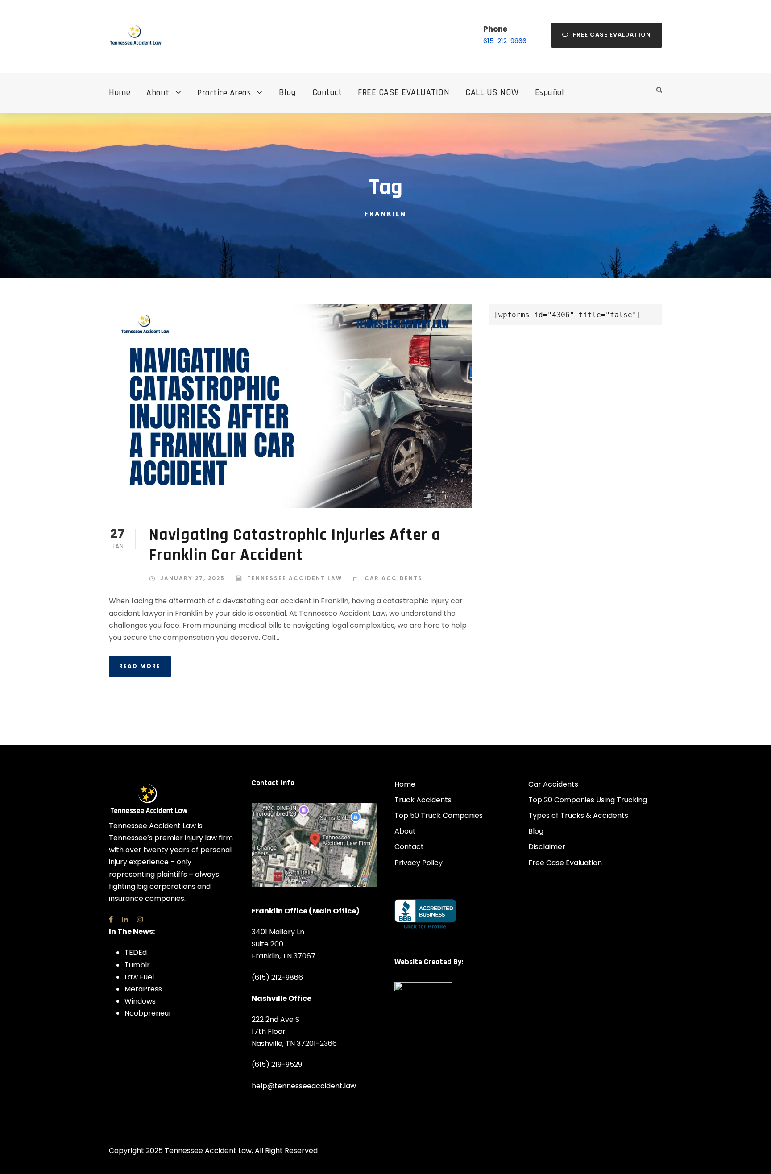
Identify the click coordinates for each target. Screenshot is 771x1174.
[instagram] (140, 919)
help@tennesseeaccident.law (304, 1086)
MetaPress (143, 989)
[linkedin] (125, 919)
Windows (140, 1001)
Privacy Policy (418, 863)
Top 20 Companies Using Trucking (587, 800)
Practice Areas (224, 93)
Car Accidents (394, 578)
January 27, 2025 (192, 578)
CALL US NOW (492, 92)
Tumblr (137, 965)
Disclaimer (546, 847)
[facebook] (111, 919)
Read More (140, 666)
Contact (327, 92)
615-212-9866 (504, 41)
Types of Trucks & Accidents (578, 815)
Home (119, 92)
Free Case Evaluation (612, 34)
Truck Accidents (423, 800)
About (158, 93)
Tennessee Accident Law (294, 578)
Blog (287, 92)
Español (549, 92)
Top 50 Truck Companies (438, 815)
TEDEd (135, 952)
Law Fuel (139, 977)
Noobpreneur (148, 1013)
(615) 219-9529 (277, 1064)
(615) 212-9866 (277, 977)
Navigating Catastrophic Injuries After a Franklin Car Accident (295, 545)
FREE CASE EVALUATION (403, 92)
